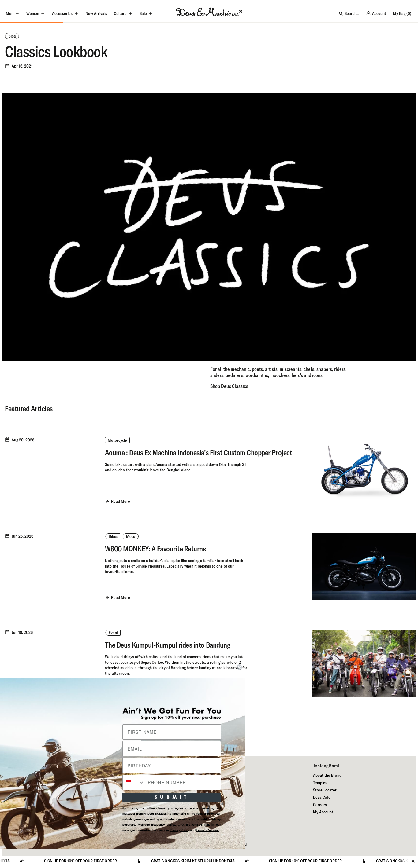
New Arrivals (96, 13)
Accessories (62, 13)
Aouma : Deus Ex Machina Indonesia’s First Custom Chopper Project (198, 452)
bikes (113, 536)
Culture (120, 13)
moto (130, 536)
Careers (320, 804)
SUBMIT (172, 797)
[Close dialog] (239, 667)
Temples (320, 782)
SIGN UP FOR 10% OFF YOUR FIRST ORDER (271, 861)
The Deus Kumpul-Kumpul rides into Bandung (167, 644)
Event (113, 632)
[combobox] (134, 782)
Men (9, 13)
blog (12, 36)
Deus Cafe (321, 797)
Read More (120, 501)
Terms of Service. (207, 830)
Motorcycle (117, 440)
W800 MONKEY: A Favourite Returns (155, 548)
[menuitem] (96, 13)
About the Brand (327, 775)
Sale (143, 13)
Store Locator (325, 790)
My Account (323, 812)
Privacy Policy (179, 830)
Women (32, 13)
